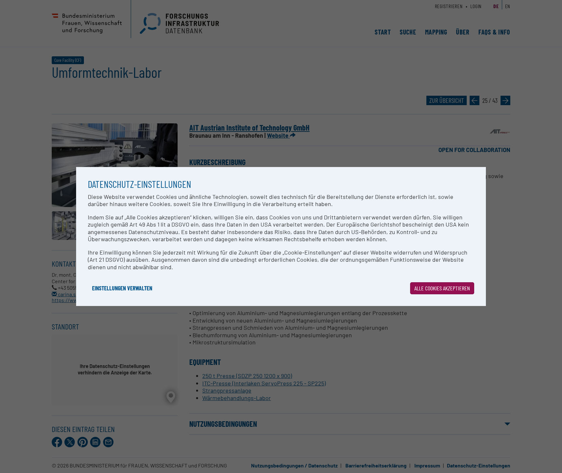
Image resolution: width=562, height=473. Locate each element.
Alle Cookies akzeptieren (442, 288)
